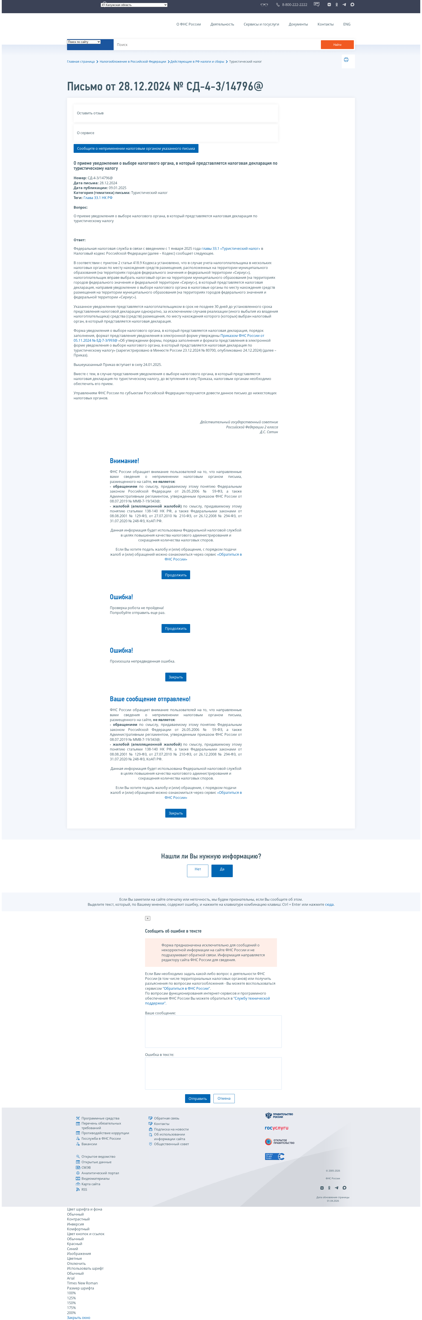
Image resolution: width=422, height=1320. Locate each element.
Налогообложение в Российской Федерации (133, 61)
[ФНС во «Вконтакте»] (329, 4)
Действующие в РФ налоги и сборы (197, 61)
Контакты (326, 24)
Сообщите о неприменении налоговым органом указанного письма (136, 148)
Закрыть (176, 677)
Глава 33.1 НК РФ (98, 197)
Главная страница (81, 61)
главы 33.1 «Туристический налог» (231, 248)
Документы (298, 24)
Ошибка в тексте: (159, 1054)
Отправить (198, 1098)
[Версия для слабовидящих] (265, 4)
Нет (198, 869)
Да (222, 869)
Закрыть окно (78, 1317)
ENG (347, 24)
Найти (337, 44)
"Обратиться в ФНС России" (186, 988)
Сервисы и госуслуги (261, 24)
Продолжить (176, 575)
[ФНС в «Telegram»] (344, 4)
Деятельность (222, 24)
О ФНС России (188, 24)
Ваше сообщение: (160, 1013)
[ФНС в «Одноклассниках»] (336, 4)
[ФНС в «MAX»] (351, 4)
